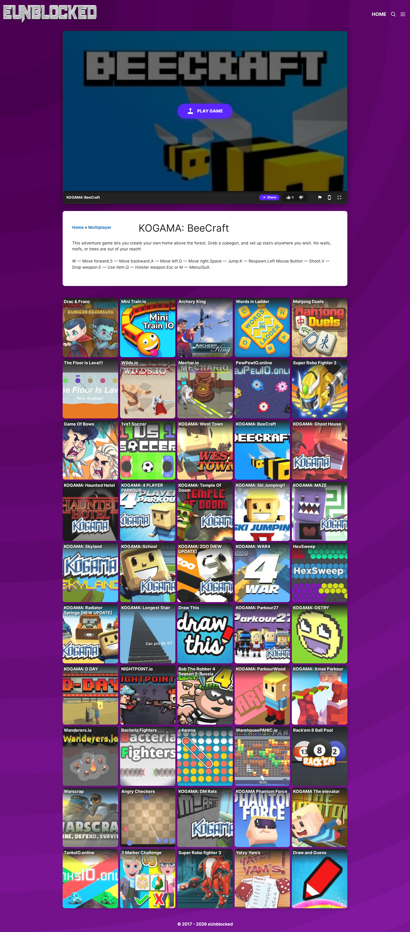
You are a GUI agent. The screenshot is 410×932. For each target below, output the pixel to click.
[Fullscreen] (339, 197)
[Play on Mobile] (329, 197)
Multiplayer (99, 227)
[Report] (320, 197)
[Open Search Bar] (393, 14)
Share (271, 197)
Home (379, 14)
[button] (403, 14)
